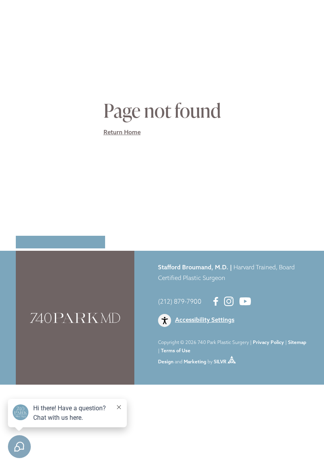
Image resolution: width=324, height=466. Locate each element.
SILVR (220, 362)
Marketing (195, 362)
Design (165, 362)
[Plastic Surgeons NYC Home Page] (44, 12)
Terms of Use (175, 351)
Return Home (122, 133)
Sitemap (297, 342)
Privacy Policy (268, 342)
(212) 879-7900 (180, 302)
